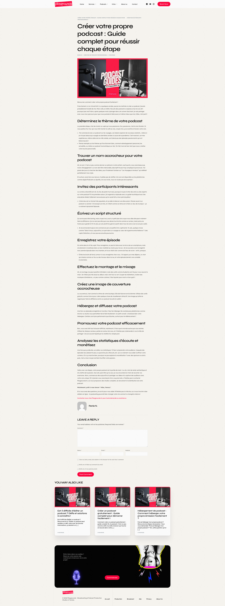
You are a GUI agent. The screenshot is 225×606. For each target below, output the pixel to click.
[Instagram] (153, 4)
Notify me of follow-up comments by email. (91, 464)
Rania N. (79, 55)
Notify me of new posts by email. (88, 469)
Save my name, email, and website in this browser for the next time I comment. (101, 459)
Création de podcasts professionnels (95, 55)
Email (103, 450)
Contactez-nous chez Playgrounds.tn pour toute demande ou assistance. (102, 398)
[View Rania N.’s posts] (82, 406)
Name (79, 450)
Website (127, 450)
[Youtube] (150, 4)
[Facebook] (147, 4)
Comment (80, 428)
